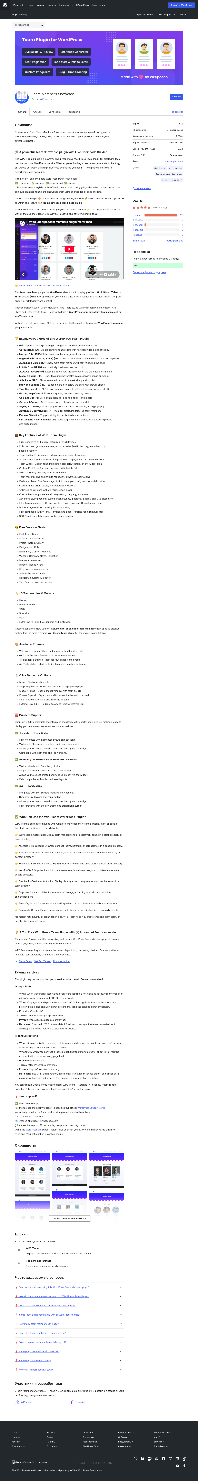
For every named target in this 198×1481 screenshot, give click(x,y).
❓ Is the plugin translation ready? (33, 1360)
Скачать (176, 96)
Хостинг (16, 1441)
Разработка (73, 111)
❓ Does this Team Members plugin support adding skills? (45, 1305)
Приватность (18, 1446)
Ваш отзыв (139, 240)
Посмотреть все (174, 240)
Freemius (80, 1402)
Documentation (61, 285)
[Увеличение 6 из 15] (83, 1154)
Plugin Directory (19, 14)
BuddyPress (161, 1446)
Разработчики (90, 1441)
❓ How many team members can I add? (37, 1324)
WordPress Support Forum (92, 1107)
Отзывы (37, 111)
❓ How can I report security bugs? (34, 1369)
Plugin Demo (25, 285)
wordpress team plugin (172, 180)
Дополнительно (142, 188)
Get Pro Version (42, 285)
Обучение (88, 1432)
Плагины (51, 1441)
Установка (55, 111)
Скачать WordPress (181, 5)
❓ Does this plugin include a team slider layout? (40, 1342)
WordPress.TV (91, 1446)
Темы (50, 1437)
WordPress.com (162, 1432)
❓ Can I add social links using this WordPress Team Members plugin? (52, 1287)
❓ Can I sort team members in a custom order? (40, 1333)
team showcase (163, 174)
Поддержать (125, 1441)
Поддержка (176, 111)
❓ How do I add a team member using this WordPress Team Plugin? (52, 1296)
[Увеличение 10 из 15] (120, 1154)
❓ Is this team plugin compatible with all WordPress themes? (47, 1314)
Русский (43, 1462)
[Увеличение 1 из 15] (45, 1154)
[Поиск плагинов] (42, 25)
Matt (157, 1437)
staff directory (160, 168)
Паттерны (52, 1446)
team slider (177, 174)
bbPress (159, 1441)
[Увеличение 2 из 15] (45, 1202)
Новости (16, 1437)
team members (175, 168)
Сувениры (124, 1446)
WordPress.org (33, 1129)
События (122, 1437)
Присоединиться (126, 1432)
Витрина (51, 1432)
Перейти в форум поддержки (149, 272)
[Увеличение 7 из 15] (83, 1192)
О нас (14, 1432)
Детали (22, 111)
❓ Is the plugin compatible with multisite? (37, 1351)
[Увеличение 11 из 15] (120, 1194)
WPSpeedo (46, 99)
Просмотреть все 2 (174, 161)
